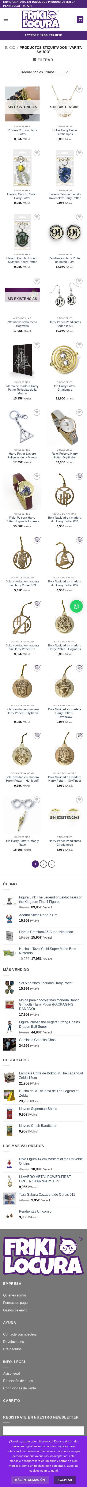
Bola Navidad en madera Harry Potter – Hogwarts (64, 647)
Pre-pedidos (12, 1349)
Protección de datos (18, 1381)
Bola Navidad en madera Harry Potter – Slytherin (22, 711)
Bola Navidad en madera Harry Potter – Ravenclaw (64, 713)
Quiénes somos (15, 1295)
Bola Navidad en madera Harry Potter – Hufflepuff (22, 779)
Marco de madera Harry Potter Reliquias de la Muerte (22, 389)
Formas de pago (15, 1302)
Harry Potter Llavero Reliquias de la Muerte (22, 455)
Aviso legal (11, 1373)
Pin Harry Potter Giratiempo (64, 387)
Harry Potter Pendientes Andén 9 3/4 (65, 323)
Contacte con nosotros (20, 1334)
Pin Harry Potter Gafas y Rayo (22, 842)
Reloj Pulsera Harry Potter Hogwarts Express (22, 519)
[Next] (51, 864)
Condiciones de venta (19, 1388)
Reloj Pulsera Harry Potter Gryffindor (65, 455)
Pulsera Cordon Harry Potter (22, 132)
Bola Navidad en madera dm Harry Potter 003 (22, 583)
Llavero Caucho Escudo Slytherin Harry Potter (22, 260)
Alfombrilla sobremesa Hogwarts (22, 323)
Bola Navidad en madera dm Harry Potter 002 (64, 583)
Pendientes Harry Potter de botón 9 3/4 (65, 260)
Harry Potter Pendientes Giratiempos (65, 842)
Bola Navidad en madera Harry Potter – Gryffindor (64, 779)
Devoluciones (13, 1342)
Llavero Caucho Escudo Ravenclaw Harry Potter (65, 196)
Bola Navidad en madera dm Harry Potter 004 (64, 519)
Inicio (10, 47)
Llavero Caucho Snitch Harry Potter (22, 196)
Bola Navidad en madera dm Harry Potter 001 (22, 647)
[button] (5, 19)
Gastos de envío (15, 1310)
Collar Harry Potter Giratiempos (64, 132)
